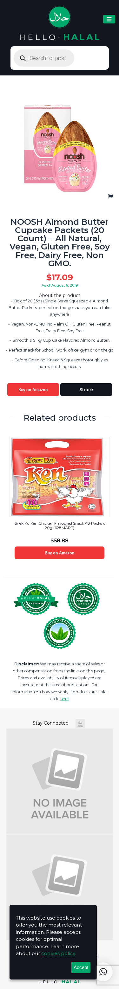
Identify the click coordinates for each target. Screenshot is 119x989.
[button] (103, 971)
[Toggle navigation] (109, 19)
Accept (81, 967)
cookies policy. (58, 953)
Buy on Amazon (33, 389)
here (64, 698)
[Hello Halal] (59, 23)
